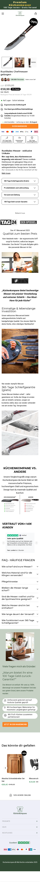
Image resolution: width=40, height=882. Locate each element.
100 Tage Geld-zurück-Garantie (15, 202)
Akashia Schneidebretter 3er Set (13, 779)
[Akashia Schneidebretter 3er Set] (14, 763)
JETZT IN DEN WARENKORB (15, 724)
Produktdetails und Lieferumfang (16, 188)
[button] (35, 13)
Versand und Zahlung (12, 195)
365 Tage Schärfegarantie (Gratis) (16, 181)
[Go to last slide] (3, 543)
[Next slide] (36, 543)
